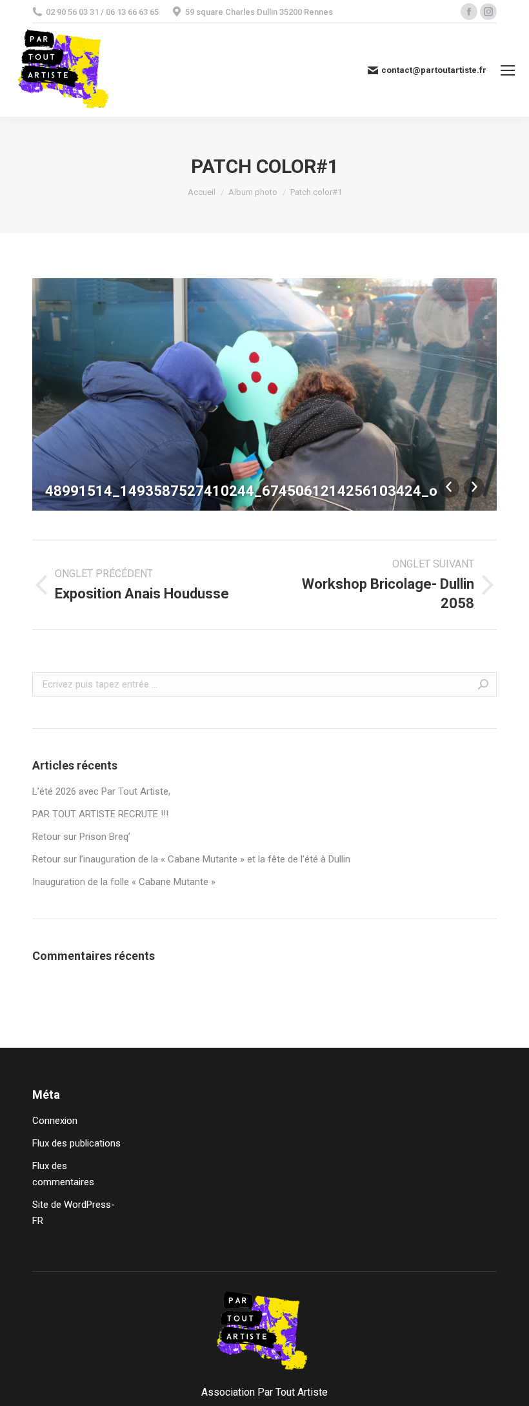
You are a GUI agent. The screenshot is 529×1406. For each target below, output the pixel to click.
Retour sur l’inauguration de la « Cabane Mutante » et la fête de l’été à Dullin (191, 859)
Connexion (54, 1120)
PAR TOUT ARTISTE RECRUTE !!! (100, 814)
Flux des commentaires (63, 1174)
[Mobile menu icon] (507, 70)
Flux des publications (76, 1143)
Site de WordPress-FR (73, 1213)
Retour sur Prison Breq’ (81, 836)
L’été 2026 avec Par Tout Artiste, (101, 791)
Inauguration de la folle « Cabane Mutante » (123, 882)
